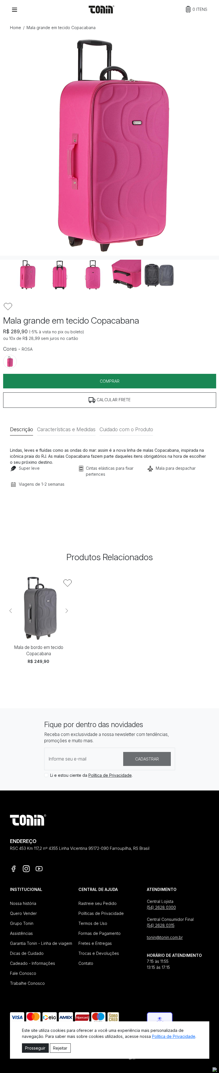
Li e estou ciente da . (91, 775)
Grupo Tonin (21, 923)
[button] (196, 9)
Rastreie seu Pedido (97, 903)
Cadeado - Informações (32, 963)
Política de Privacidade (110, 775)
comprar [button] (109, 381)
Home (15, 27)
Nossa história (23, 903)
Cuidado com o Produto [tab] (126, 429)
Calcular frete (113, 399)
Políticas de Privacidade (101, 913)
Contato (85, 963)
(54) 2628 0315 (161, 925)
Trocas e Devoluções (98, 953)
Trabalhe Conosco (27, 983)
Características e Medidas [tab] (66, 429)
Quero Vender (23, 913)
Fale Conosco (23, 973)
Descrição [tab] (21, 429)
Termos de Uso (92, 923)
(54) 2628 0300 (161, 907)
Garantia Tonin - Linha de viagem (41, 943)
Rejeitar (60, 1048)
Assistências (21, 933)
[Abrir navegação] (14, 9)
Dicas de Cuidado (27, 953)
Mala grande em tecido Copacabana (61, 27)
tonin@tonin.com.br (165, 937)
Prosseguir (35, 1048)
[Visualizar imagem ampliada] (109, 146)
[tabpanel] (109, 475)
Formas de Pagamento (99, 933)
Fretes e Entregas (95, 943)
